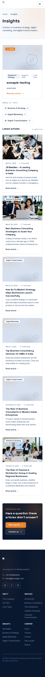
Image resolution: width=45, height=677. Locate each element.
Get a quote (14, 525)
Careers (27, 633)
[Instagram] (18, 585)
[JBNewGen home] (14, 4)
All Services (29, 599)
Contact (27, 637)
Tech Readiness (31, 607)
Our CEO (6, 603)
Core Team (7, 607)
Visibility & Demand (32, 611)
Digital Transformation (19, 121)
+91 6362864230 (13, 575)
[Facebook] (11, 585)
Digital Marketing (16, 114)
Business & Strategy (18, 108)
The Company (8, 599)
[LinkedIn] (5, 585)
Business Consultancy (33, 603)
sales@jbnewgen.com (15, 578)
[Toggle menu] (39, 4)
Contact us (13, 532)
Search (27, 645)
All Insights (6, 629)
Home (4, 14)
